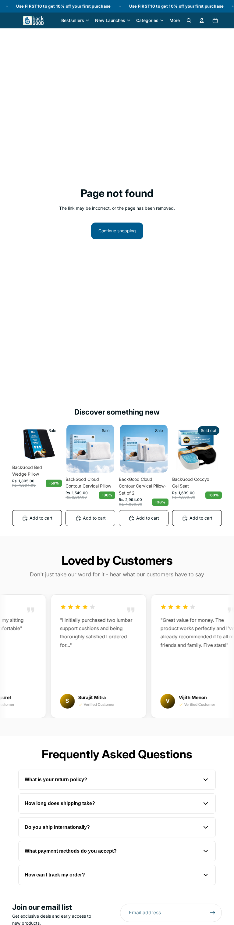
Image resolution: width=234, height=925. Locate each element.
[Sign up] (212, 912)
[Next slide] (54, 442)
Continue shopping (117, 230)
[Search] (189, 20)
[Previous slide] (20, 442)
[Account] (201, 20)
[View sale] (117, 6)
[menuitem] (174, 20)
